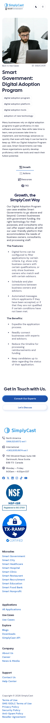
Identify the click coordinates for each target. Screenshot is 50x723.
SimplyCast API (11, 637)
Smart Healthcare (12, 564)
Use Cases (14, 65)
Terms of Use (10, 700)
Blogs (5, 630)
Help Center (9, 681)
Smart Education (12, 583)
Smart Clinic (9, 572)
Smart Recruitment (13, 579)
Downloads (8, 634)
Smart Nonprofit (12, 591)
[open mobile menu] (43, 6)
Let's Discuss (25, 407)
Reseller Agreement (14, 717)
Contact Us (9, 677)
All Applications (11, 609)
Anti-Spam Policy (12, 713)
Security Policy (11, 710)
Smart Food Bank (12, 587)
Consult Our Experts (25, 398)
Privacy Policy (10, 707)
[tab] (25, 167)
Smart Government (13, 556)
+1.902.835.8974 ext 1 (17, 450)
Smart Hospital (11, 568)
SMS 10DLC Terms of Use (17, 703)
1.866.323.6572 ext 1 (16, 441)
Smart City (8, 560)
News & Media (11, 661)
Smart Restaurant (12, 575)
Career (6, 657)
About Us (7, 653)
